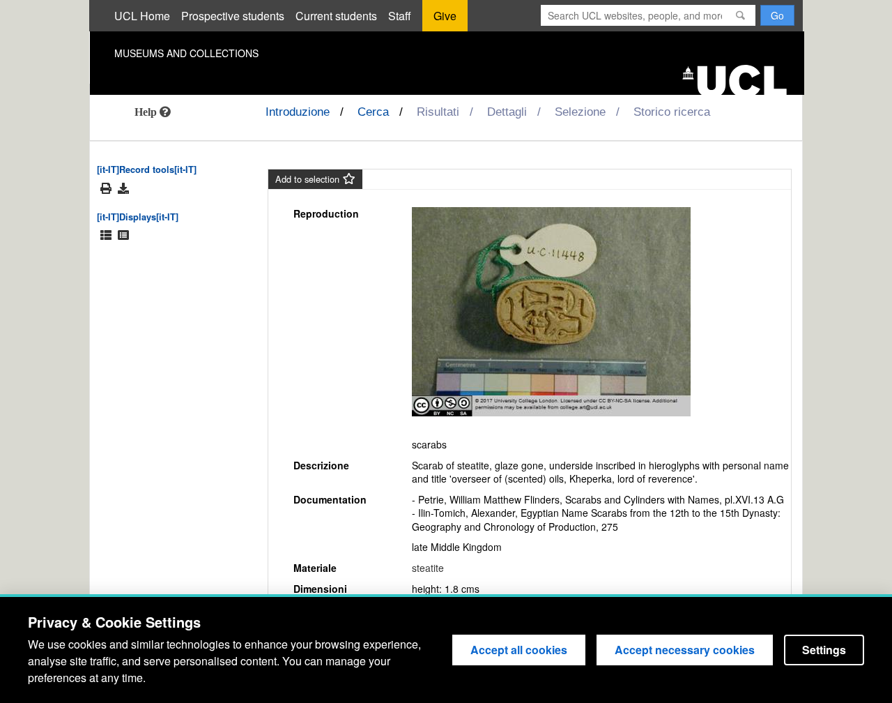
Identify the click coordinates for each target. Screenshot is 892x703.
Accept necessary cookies (685, 650)
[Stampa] (106, 188)
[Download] (123, 188)
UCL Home (142, 16)
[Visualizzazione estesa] (106, 235)
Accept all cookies (518, 650)
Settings (824, 650)
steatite (428, 568)
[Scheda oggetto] (123, 235)
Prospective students (232, 16)
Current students (336, 16)
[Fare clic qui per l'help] (153, 111)
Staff (399, 16)
